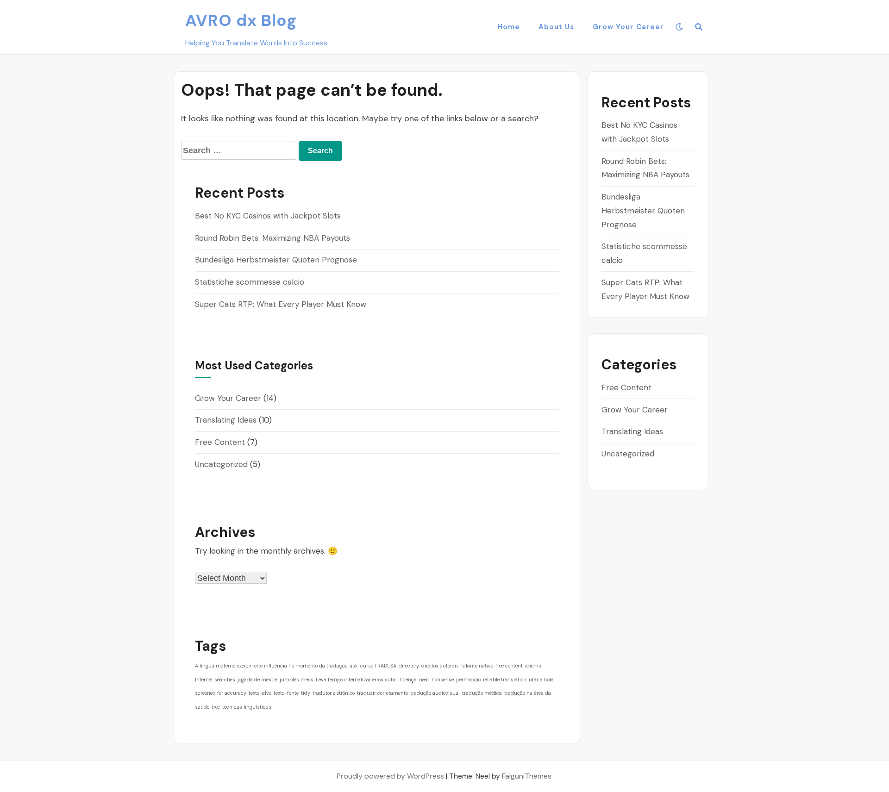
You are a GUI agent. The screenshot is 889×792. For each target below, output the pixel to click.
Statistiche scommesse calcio (249, 282)
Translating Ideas (226, 420)
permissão (468, 679)
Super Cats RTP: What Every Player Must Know (280, 304)
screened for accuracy (220, 693)
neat (424, 679)
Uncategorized (221, 464)
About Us (556, 26)
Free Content (220, 442)
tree (216, 707)
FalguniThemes (526, 776)
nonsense (443, 679)
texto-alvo (260, 693)
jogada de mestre (257, 679)
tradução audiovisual (435, 693)
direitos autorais (440, 665)
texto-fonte (286, 693)
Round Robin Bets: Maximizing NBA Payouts (272, 238)
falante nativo (477, 665)
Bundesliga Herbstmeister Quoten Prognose (276, 260)
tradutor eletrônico (334, 693)
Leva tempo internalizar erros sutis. (357, 679)
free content (509, 665)
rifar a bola (541, 679)
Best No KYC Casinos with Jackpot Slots (268, 216)
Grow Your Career (628, 26)
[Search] (699, 27)
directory (409, 665)
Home (508, 26)
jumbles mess (296, 679)
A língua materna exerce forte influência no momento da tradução (271, 665)
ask (354, 665)
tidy (305, 693)
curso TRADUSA (378, 665)
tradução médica (482, 693)
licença (408, 679)
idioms (533, 665)
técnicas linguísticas (246, 707)
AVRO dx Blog (241, 20)
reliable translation (504, 679)
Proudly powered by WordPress (390, 776)
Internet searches (215, 679)
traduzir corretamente (382, 693)
